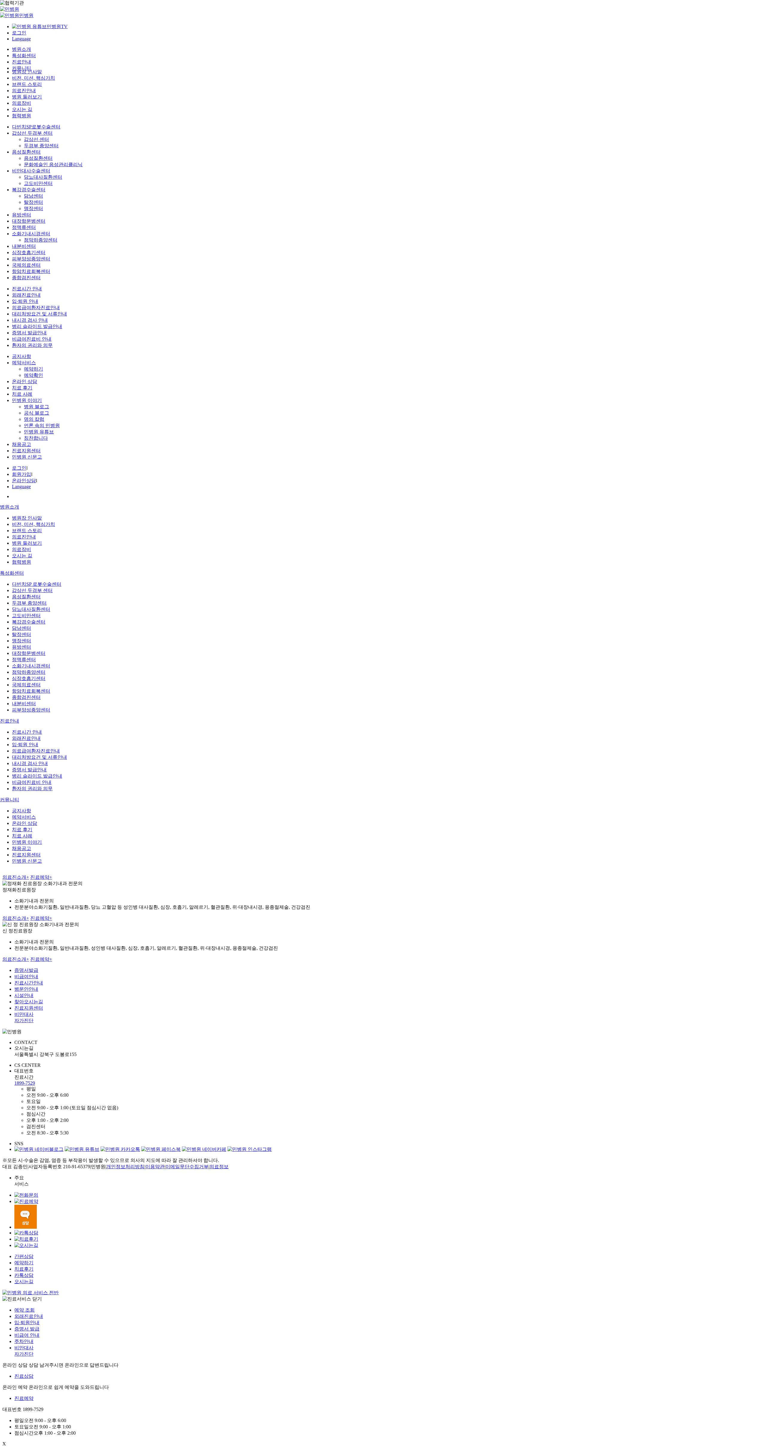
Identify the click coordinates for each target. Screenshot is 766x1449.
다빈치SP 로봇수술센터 (36, 584)
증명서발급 (26, 970)
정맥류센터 (24, 227)
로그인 (19, 32)
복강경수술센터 (28, 189)
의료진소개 (15, 877)
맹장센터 (33, 208)
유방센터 (21, 214)
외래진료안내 (26, 295)
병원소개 (21, 49)
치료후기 (24, 1269)
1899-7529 (24, 1083)
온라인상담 (24, 480)
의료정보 (219, 1166)
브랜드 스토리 (27, 84)
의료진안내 (24, 90)
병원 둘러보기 (27, 96)
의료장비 (21, 103)
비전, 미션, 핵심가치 (33, 78)
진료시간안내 (28, 982)
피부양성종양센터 (31, 258)
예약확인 (33, 375)
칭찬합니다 (36, 438)
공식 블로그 (36, 412)
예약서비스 (24, 362)
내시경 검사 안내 (30, 320)
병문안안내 (26, 989)
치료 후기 (22, 387)
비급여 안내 (26, 1335)
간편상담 (24, 1256)
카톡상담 (24, 1275)
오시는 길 (22, 109)
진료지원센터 (26, 450)
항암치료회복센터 (31, 271)
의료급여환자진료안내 (36, 307)
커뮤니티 (21, 68)
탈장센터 (33, 202)
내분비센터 (24, 246)
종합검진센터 (26, 277)
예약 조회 (24, 1310)
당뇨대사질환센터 (43, 177)
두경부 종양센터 (41, 145)
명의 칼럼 (34, 419)
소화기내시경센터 (31, 233)
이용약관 (155, 1166)
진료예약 (41, 877)
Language (21, 38)
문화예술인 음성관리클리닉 (53, 164)
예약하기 (33, 368)
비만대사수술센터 (31, 170)
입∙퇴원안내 (26, 1322)
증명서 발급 (26, 1328)
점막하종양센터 (40, 239)
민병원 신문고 (27, 456)
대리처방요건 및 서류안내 (39, 313)
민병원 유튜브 (39, 431)
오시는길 (24, 1281)
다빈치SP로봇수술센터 (36, 126)
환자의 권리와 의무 (32, 345)
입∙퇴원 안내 (25, 301)
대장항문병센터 (28, 221)
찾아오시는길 (28, 1001)
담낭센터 (33, 195)
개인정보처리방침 (125, 1166)
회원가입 (21, 474)
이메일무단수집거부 (187, 1166)
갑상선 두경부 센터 (32, 133)
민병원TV (57, 26)
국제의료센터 (26, 265)
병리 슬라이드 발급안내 (37, 326)
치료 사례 (22, 394)
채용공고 (21, 444)
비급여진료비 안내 (31, 339)
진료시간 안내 (27, 288)
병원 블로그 (36, 406)
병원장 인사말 (27, 71)
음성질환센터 (26, 151)
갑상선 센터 (36, 139)
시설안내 (24, 995)
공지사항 (21, 356)
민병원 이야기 (27, 400)
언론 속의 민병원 (42, 425)
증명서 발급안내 (29, 332)
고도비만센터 (38, 183)
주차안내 (24, 1341)
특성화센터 (24, 55)
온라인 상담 (24, 381)
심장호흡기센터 (28, 252)
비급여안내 (26, 976)
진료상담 (24, 1376)
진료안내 (21, 61)
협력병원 (21, 115)
